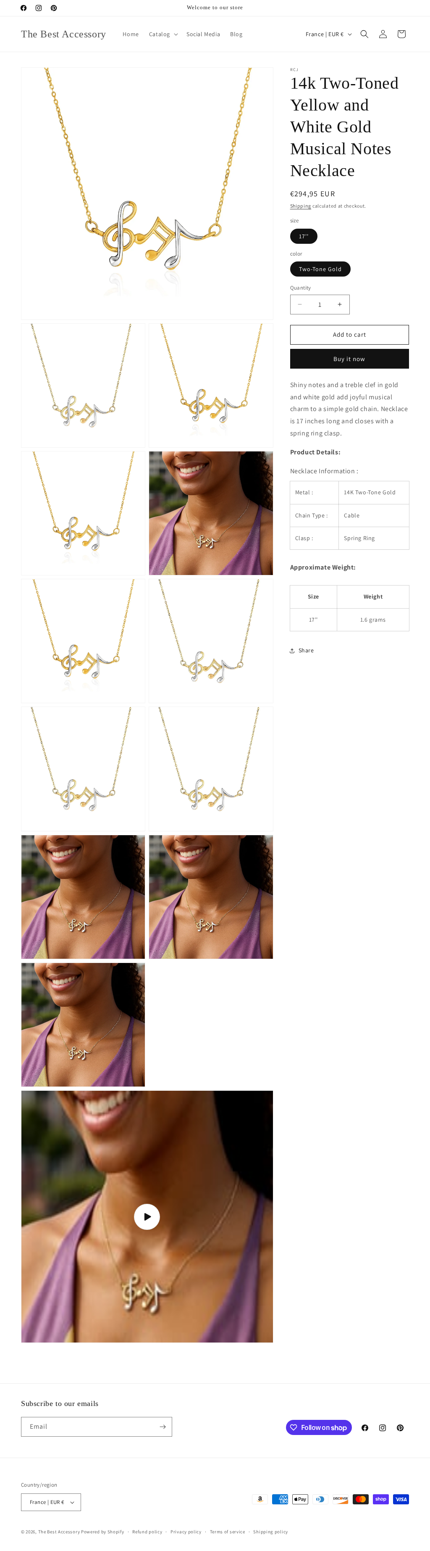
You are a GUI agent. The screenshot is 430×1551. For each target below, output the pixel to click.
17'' (304, 236)
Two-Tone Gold (320, 269)
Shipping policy (270, 1532)
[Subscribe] (162, 1427)
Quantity (300, 287)
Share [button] (306, 650)
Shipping (301, 206)
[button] (162, 34)
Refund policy (147, 1532)
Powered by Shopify (102, 1532)
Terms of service (227, 1532)
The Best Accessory (59, 1532)
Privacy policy (186, 1532)
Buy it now (349, 359)
